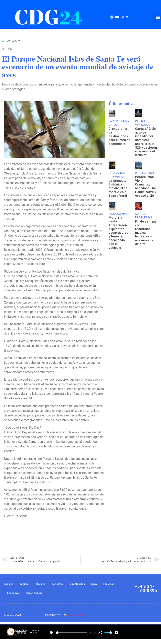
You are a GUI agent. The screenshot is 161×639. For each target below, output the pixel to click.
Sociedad (108, 584)
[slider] (71, 632)
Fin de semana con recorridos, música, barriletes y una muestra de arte (145, 233)
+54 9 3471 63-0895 (146, 588)
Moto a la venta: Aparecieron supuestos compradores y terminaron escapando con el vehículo (118, 233)
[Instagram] (122, 17)
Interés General (34, 593)
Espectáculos (77, 584)
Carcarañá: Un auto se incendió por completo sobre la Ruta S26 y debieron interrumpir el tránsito (146, 142)
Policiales (39, 584)
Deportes (57, 584)
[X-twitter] (127, 17)
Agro (94, 584)
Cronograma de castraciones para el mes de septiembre (119, 136)
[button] (158, 17)
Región (23, 584)
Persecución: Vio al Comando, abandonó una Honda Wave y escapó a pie (145, 186)
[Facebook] (111, 17)
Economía (13, 593)
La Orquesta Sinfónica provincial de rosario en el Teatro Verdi (118, 188)
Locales (8, 584)
